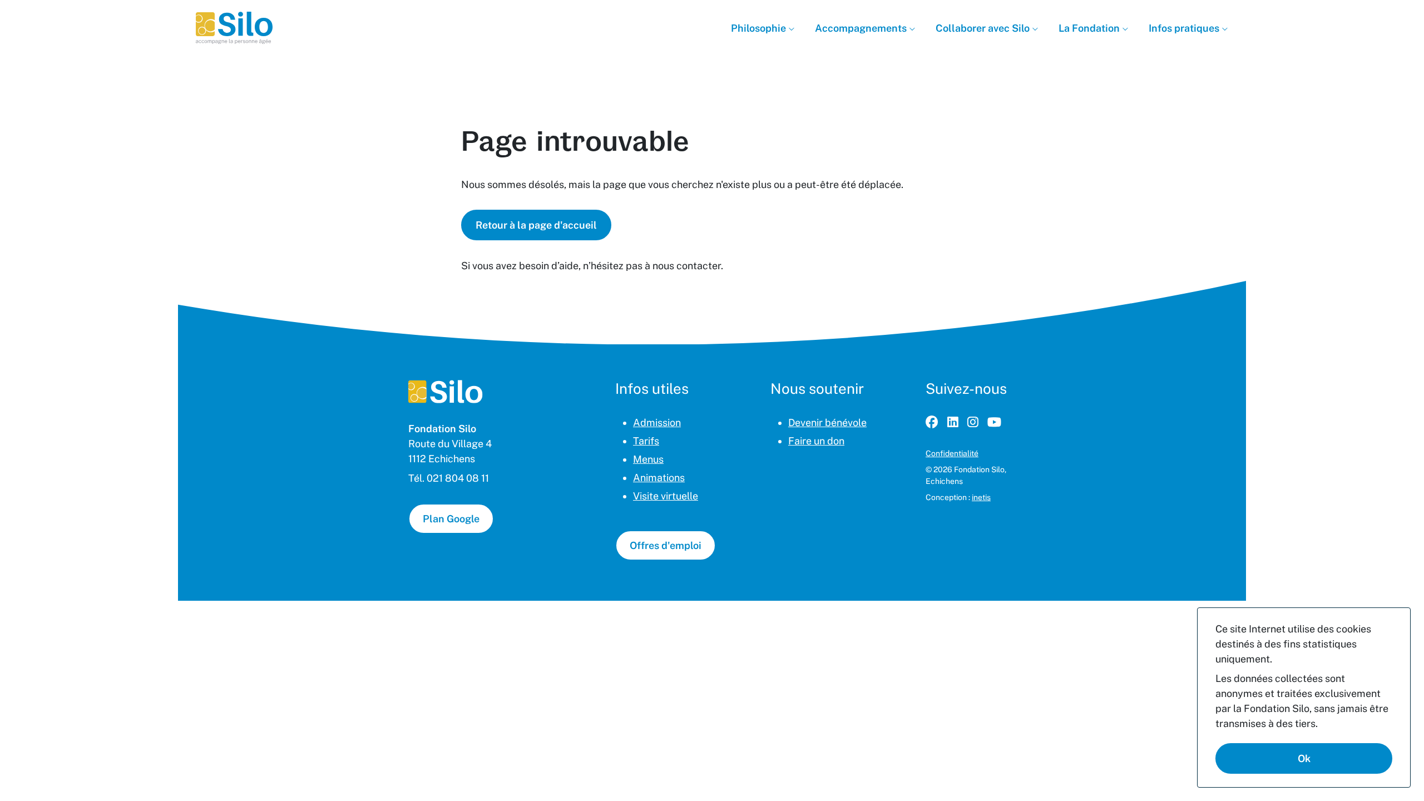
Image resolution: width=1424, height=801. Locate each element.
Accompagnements (862, 28)
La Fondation (1090, 28)
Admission (657, 422)
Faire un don (816, 441)
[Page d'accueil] (445, 391)
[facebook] (932, 422)
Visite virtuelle (665, 496)
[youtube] (994, 422)
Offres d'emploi (665, 545)
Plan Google (451, 519)
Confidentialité (952, 453)
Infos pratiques (1185, 28)
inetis (981, 497)
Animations (659, 477)
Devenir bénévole (827, 422)
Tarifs (646, 441)
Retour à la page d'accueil (536, 225)
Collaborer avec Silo (984, 28)
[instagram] (972, 422)
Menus (648, 459)
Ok (1304, 758)
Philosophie (759, 28)
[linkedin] (952, 422)
